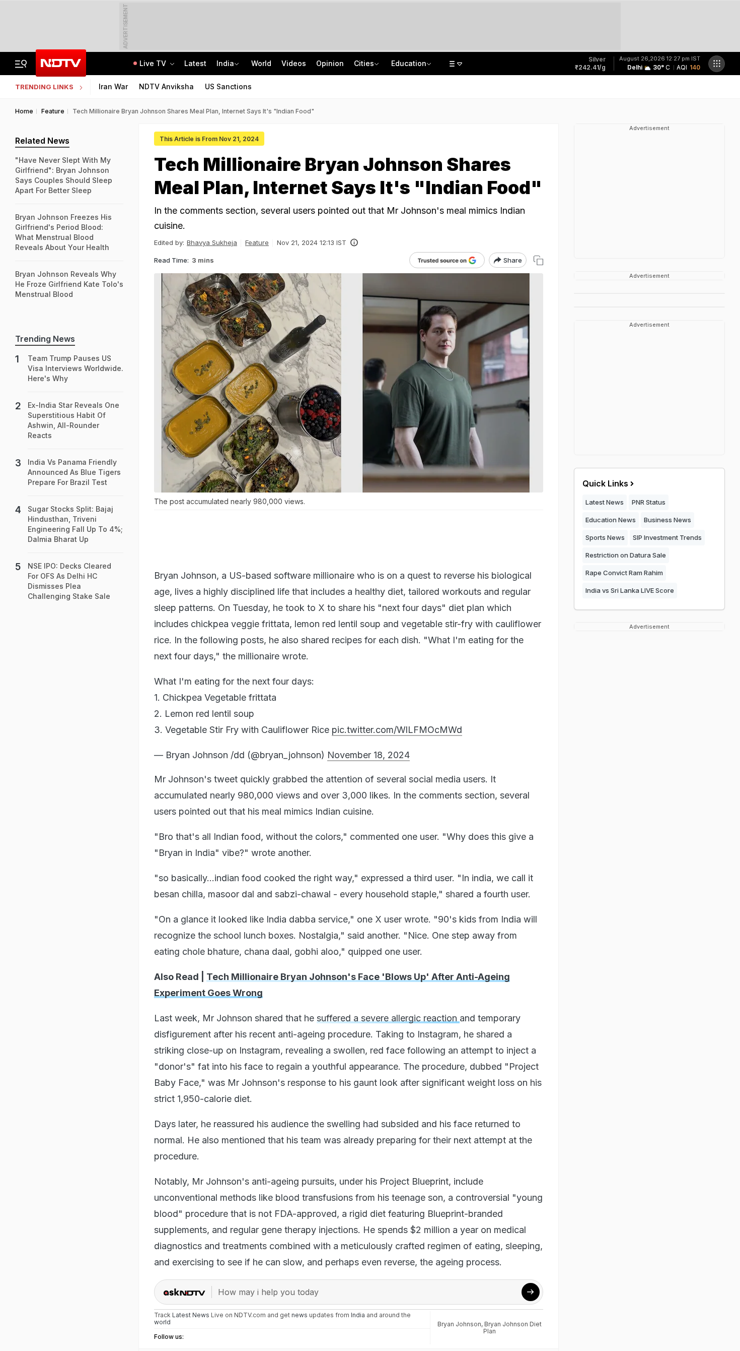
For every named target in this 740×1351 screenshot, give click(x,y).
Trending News (45, 339)
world (162, 1322)
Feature (257, 242)
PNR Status (648, 502)
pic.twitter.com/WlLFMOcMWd (397, 729)
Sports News (605, 537)
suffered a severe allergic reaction (388, 1018)
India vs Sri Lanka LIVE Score (629, 590)
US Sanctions (228, 86)
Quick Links (605, 483)
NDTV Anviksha (166, 86)
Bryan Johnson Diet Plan (512, 1327)
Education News (610, 520)
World (261, 63)
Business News (667, 520)
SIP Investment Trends (667, 537)
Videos (293, 63)
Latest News (604, 502)
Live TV (153, 63)
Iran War (113, 86)
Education (408, 63)
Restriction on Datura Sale (625, 555)
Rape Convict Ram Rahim (624, 573)
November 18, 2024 (368, 755)
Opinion (330, 63)
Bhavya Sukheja (212, 242)
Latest (195, 63)
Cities (364, 63)
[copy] (538, 260)
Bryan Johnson (459, 1324)
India (225, 63)
